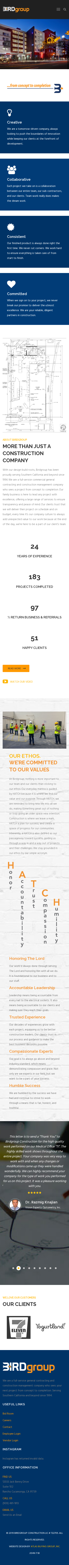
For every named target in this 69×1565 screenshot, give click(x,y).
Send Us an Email (12, 1515)
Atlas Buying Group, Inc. (45, 1547)
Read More (14, 669)
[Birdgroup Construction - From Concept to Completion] (16, 9)
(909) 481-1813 (11, 1503)
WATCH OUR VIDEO (21, 682)
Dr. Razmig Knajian (41, 1202)
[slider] (34, 1192)
